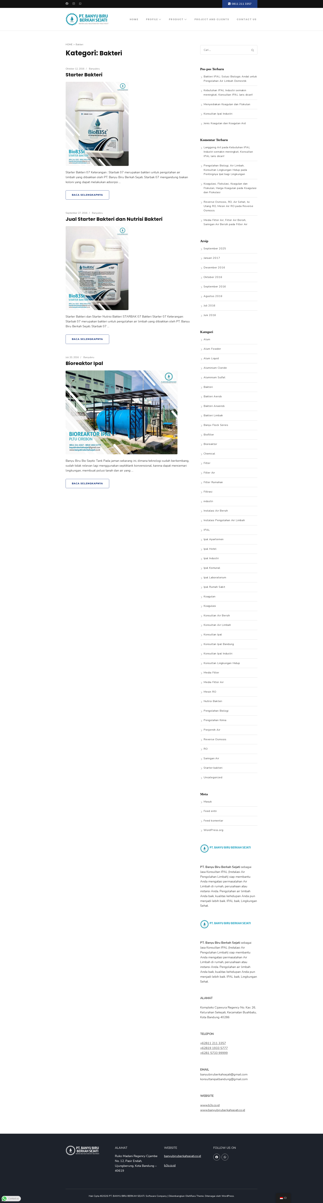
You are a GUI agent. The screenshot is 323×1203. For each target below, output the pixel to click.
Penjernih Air (212, 730)
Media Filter (211, 672)
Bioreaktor (210, 444)
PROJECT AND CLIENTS (211, 19)
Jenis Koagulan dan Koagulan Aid (225, 123)
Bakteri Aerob (213, 396)
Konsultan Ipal (213, 634)
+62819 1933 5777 (214, 1048)
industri (208, 501)
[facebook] (216, 1157)
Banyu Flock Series (216, 425)
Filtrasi (208, 492)
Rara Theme (197, 1196)
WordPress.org (213, 830)
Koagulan (209, 596)
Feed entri (210, 811)
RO (206, 749)
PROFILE (152, 19)
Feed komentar (213, 821)
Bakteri (208, 387)
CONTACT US (247, 19)
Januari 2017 (212, 258)
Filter (207, 463)
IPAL (207, 530)
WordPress (228, 1196)
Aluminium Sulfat (214, 377)
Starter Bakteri (84, 74)
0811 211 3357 (242, 4)
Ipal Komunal (212, 568)
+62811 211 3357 (213, 1043)
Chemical (209, 454)
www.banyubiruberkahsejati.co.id (222, 1110)
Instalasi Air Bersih (216, 511)
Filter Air (241, 224)
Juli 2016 (210, 305)
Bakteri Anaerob (214, 406)
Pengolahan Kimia (215, 720)
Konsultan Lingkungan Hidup (222, 663)
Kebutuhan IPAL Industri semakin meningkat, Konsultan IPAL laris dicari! (228, 152)
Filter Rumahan (213, 482)
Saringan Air (211, 758)
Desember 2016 (214, 267)
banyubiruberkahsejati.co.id (182, 1156)
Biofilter (209, 435)
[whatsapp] (225, 1157)
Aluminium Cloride (215, 368)
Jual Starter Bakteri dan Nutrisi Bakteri (114, 219)
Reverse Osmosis (215, 739)
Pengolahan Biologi (216, 711)
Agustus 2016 (213, 296)
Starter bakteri (213, 768)
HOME (134, 19)
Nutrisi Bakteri (213, 701)
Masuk (208, 802)
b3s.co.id (170, 1165)
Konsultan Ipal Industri (218, 114)
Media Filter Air (214, 682)
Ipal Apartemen (214, 539)
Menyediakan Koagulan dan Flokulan (227, 104)
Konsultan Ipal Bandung (219, 644)
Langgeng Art (212, 147)
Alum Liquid (211, 358)
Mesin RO (210, 692)
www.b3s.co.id (210, 1105)
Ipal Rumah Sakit (214, 587)
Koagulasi (210, 606)
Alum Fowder (212, 349)
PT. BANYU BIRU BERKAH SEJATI (127, 1196)
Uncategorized (213, 777)
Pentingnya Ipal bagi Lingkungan (224, 174)
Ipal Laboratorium (215, 577)
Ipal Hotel (210, 549)
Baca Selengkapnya (87, 195)
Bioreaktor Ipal (84, 363)
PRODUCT (176, 19)
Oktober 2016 (213, 277)
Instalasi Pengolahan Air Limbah (224, 520)
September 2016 (215, 286)
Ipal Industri (211, 558)
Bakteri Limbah (213, 415)
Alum (207, 339)
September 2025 (215, 248)
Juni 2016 (210, 315)
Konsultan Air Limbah (217, 625)
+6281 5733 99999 (214, 1053)
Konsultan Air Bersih (217, 615)
